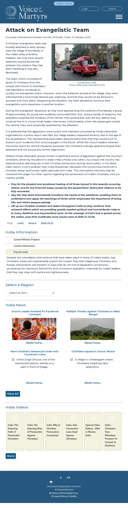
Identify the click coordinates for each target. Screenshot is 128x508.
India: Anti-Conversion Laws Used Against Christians (72, 432)
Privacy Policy (59, 496)
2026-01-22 (47, 223)
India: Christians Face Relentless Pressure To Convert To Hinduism (111, 435)
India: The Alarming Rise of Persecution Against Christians (34, 432)
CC (102, 85)
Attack (32, 223)
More (10, 455)
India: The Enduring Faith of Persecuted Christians (13, 432)
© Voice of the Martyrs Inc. (64, 493)
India (20, 223)
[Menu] (119, 18)
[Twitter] (61, 477)
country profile (15, 177)
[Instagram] (64, 477)
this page (24, 174)
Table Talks (64, 3)
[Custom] (68, 477)
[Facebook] (57, 477)
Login (85, 9)
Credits (72, 496)
